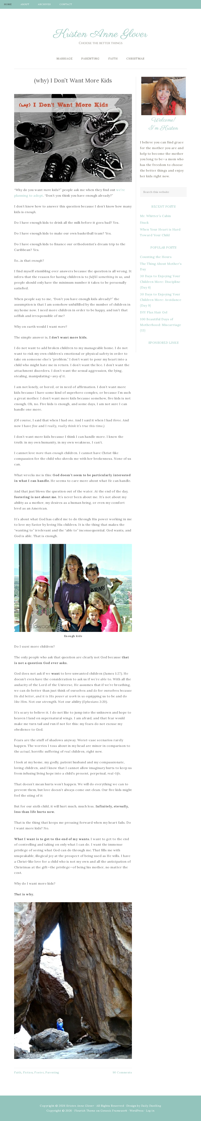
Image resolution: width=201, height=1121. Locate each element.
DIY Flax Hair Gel (153, 312)
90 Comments (122, 1072)
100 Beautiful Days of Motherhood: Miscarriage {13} (160, 324)
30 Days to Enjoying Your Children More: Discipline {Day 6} (160, 281)
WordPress (137, 1110)
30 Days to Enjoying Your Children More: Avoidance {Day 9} (160, 300)
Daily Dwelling (151, 1105)
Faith (17, 1072)
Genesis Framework (113, 1110)
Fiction (28, 1072)
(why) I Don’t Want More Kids (73, 80)
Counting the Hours (156, 257)
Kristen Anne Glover (100, 35)
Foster (39, 1072)
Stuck (144, 222)
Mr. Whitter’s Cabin (155, 216)
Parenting (52, 1072)
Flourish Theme (84, 1110)
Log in (150, 1110)
